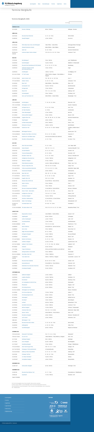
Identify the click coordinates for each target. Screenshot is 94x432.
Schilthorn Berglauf (26, 241)
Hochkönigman (25, 102)
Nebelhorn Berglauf (26, 160)
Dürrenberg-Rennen (26, 287)
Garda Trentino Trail (26, 78)
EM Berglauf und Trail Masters (28, 289)
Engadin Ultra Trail (26, 178)
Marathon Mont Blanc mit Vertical (29, 134)
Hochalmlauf (24, 236)
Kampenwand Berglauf (27, 170)
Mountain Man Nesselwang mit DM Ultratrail (31, 65)
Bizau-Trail (24, 83)
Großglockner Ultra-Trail (27, 193)
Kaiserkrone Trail (25, 127)
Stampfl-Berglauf (25, 38)
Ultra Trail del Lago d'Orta (27, 346)
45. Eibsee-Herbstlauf (26, 356)
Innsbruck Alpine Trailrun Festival (29, 52)
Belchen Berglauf (25, 307)
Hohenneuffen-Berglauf (27, 115)
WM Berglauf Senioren (27, 131)
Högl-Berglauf (25, 120)
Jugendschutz (8, 405)
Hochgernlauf (25, 88)
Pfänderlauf (24, 284)
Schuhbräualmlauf (26, 221)
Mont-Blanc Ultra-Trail (26, 254)
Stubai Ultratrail (25, 148)
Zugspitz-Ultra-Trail (26, 117)
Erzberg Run (24, 185)
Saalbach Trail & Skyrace (27, 244)
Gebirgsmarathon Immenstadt (28, 251)
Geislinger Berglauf (26, 339)
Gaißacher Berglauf (26, 274)
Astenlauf (24, 246)
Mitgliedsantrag (8, 411)
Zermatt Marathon (26, 150)
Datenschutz (8, 408)
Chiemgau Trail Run (26, 354)
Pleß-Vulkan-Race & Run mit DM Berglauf (31, 44)
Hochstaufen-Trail (26, 85)
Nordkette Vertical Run (27, 305)
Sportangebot (8, 397)
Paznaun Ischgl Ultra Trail (27, 165)
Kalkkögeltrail (25, 325)
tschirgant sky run (26, 107)
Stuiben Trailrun (25, 80)
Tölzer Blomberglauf (26, 112)
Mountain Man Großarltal (27, 260)
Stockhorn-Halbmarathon (27, 198)
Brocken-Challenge (26, 29)
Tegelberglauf (25, 216)
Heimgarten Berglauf (26, 234)
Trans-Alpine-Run (26, 256)
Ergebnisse (7, 403)
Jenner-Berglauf (25, 341)
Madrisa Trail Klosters (26, 239)
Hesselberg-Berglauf (26, 344)
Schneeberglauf (25, 93)
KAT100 (23, 224)
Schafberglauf (25, 71)
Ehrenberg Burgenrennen (27, 294)
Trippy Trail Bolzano (26, 249)
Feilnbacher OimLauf (26, 125)
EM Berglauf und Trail (26, 104)
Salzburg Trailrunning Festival (28, 351)
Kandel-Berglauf (25, 62)
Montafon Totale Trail (26, 155)
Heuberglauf (24, 297)
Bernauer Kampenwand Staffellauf (29, 188)
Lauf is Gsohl (24, 317)
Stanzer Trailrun (25, 312)
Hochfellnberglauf (26, 327)
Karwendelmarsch (26, 263)
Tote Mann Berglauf (26, 195)
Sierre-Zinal (24, 229)
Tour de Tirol (24, 336)
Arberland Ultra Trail (26, 310)
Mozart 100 (24, 90)
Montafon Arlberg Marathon (28, 139)
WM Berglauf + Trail (26, 320)
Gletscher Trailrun (26, 175)
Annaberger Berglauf (26, 268)
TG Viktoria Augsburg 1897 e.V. (7, 423)
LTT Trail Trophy (25, 74)
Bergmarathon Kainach (27, 213)
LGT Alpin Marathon (26, 110)
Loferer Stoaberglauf (26, 219)
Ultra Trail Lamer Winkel (27, 145)
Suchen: (67, 22)
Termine (7, 400)
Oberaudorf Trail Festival (27, 334)
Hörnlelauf (24, 299)
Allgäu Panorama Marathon (28, 231)
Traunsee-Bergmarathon (27, 153)
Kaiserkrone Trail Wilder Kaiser (28, 136)
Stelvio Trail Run (25, 183)
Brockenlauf (24, 279)
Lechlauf (24, 302)
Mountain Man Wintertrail (27, 35)
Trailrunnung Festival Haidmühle (29, 168)
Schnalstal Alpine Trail (26, 203)
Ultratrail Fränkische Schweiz (28, 47)
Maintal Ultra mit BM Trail (27, 180)
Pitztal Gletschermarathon (27, 163)
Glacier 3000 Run (25, 226)
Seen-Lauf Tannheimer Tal (27, 95)
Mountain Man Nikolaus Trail (28, 372)
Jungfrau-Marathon (26, 277)
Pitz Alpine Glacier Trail (27, 207)
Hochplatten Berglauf (26, 359)
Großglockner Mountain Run (28, 158)
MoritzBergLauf (25, 60)
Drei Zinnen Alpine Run (27, 292)
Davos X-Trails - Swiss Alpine (28, 190)
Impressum (15, 423)
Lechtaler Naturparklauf (27, 122)
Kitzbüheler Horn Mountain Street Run (30, 265)
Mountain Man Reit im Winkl (28, 322)
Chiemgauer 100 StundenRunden (29, 349)
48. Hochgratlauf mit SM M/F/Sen (29, 282)
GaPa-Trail (24, 49)
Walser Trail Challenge (26, 201)
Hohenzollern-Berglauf (27, 365)
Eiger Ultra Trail (25, 173)
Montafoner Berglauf (26, 315)
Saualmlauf (24, 374)
